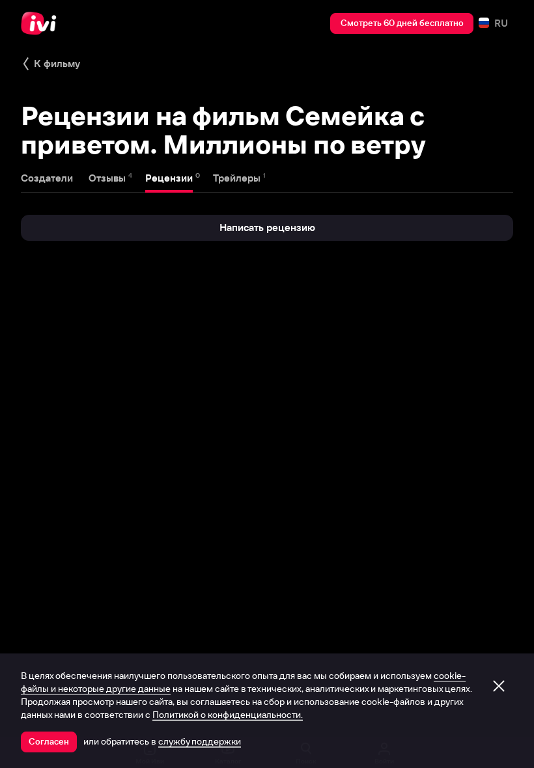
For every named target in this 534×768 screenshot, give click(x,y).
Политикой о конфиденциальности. (227, 714)
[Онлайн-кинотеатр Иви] (42, 23)
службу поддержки (199, 741)
